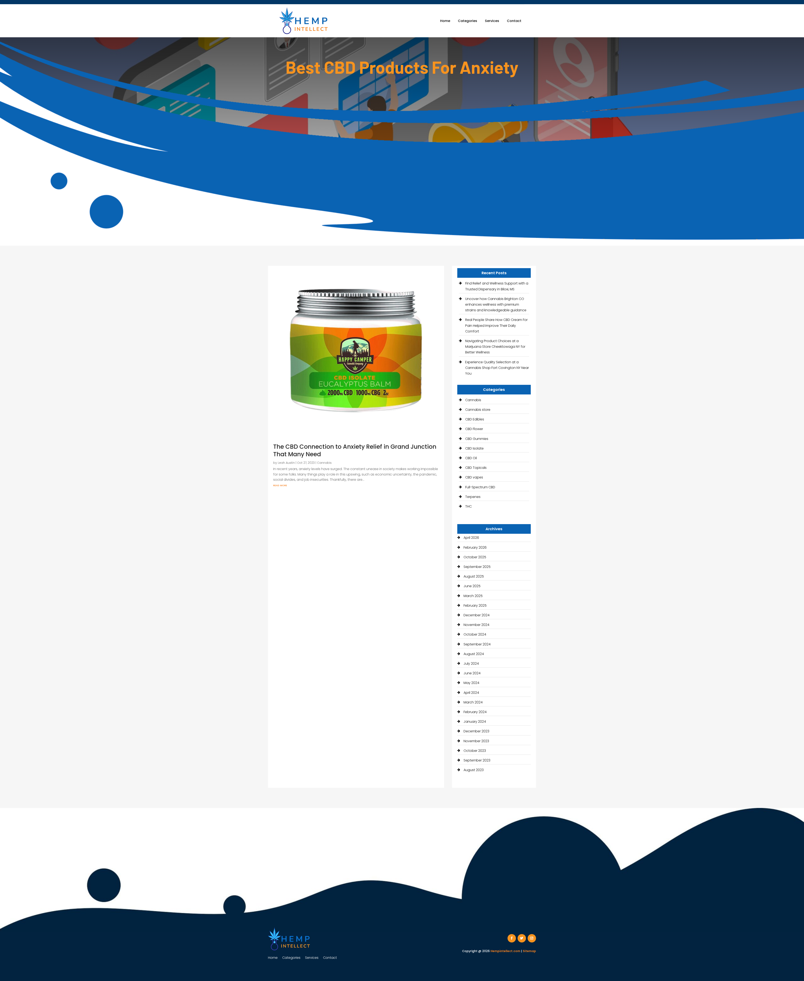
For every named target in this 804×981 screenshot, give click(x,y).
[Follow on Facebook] (512, 938)
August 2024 (474, 653)
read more (280, 485)
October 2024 (475, 634)
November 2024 (476, 624)
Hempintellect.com (505, 951)
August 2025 (474, 576)
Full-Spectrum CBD (480, 487)
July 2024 (471, 663)
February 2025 (475, 605)
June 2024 (472, 673)
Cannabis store (477, 409)
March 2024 (473, 702)
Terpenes (473, 496)
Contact (514, 20)
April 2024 (471, 692)
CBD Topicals (476, 467)
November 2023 (476, 741)
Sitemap (529, 951)
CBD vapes (474, 477)
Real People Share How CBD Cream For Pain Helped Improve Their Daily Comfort (496, 325)
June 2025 (472, 586)
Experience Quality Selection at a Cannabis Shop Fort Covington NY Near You (497, 368)
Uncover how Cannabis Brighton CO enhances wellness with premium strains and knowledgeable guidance (495, 304)
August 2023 (474, 770)
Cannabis (324, 463)
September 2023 (477, 760)
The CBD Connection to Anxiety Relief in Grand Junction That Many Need (354, 450)
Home (445, 20)
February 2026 (475, 547)
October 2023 (475, 750)
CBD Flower (474, 429)
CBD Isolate (474, 448)
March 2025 (473, 595)
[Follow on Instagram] (532, 938)
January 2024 (475, 721)
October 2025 (475, 557)
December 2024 (477, 615)
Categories (467, 20)
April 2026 (471, 537)
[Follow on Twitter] (522, 938)
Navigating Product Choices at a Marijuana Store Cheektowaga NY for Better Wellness (495, 347)
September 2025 (477, 566)
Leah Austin (286, 463)
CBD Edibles (474, 419)
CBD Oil (471, 458)
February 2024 (475, 712)
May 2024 (471, 682)
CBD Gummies (476, 438)
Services (492, 20)
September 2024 (477, 644)
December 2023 (476, 731)
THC (468, 506)
